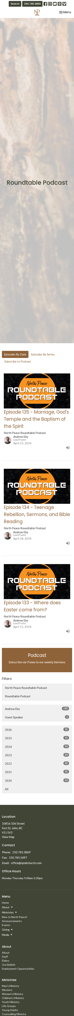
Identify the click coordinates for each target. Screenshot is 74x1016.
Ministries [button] (8, 912)
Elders (5, 960)
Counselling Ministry (14, 1014)
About (5, 952)
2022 (36, 763)
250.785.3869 (32, 4)
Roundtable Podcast (18, 696)
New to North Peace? (14, 917)
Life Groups (9, 1006)
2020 (36, 780)
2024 (36, 746)
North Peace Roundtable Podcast (26, 687)
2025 (36, 738)
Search (15, 4)
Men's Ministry (10, 985)
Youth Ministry (10, 1002)
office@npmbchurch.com (26, 863)
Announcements (12, 921)
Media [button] (5, 934)
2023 (36, 755)
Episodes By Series (43, 354)
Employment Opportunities (18, 968)
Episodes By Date (15, 354)
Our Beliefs (8, 964)
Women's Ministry (12, 994)
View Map (8, 837)
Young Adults (10, 1010)
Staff (5, 956)
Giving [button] (5, 929)
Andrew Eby (36, 709)
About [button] (5, 907)
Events (6, 925)
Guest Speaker (36, 717)
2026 (36, 729)
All (6, 789)
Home (5, 902)
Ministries (9, 980)
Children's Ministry (13, 998)
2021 (36, 772)
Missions (7, 989)
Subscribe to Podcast (17, 361)
